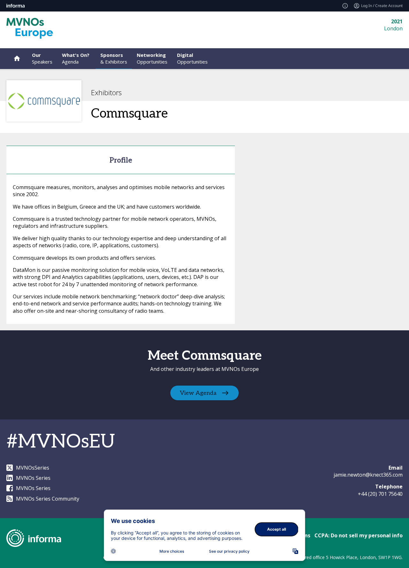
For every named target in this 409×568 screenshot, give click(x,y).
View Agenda (198, 392)
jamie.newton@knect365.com (368, 474)
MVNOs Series (33, 477)
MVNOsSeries (32, 467)
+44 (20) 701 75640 (380, 493)
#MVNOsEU (60, 441)
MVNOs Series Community (47, 498)
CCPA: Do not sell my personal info (358, 535)
